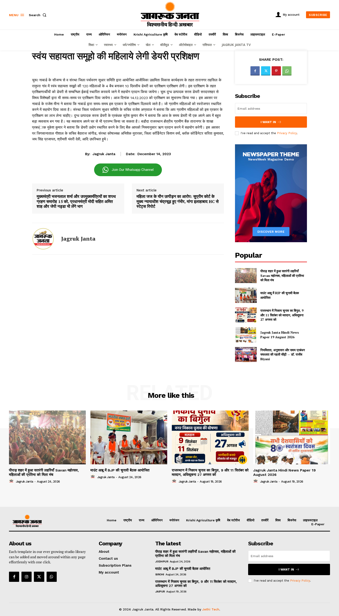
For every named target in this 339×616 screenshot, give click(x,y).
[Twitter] (265, 70)
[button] (38, 15)
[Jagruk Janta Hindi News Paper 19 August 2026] (245, 334)
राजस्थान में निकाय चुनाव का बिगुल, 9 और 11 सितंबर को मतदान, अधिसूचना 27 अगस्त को (281, 315)
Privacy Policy (287, 133)
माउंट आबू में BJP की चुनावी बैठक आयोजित (119, 470)
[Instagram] (26, 577)
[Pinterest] (276, 70)
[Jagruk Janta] (43, 239)
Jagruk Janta (103, 154)
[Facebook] (255, 70)
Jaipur (160, 591)
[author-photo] (12, 481)
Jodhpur (161, 561)
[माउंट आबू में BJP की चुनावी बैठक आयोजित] (245, 295)
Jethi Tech (210, 609)
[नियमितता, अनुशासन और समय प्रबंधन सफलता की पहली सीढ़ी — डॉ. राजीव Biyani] (245, 354)
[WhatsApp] (286, 70)
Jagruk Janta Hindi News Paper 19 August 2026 (279, 334)
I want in (268, 122)
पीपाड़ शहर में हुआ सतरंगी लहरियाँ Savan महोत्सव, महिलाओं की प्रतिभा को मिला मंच (282, 275)
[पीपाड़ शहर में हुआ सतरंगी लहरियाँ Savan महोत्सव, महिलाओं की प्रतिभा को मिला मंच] (245, 275)
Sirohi (159, 574)
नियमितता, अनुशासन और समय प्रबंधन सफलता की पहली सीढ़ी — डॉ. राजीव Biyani (282, 354)
